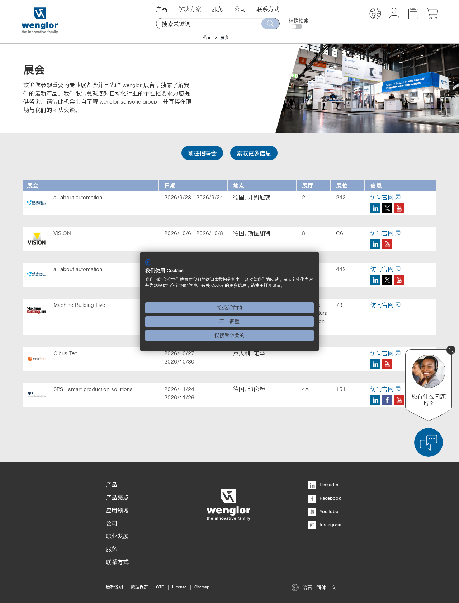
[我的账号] (394, 17)
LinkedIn (328, 484)
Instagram (329, 524)
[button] (375, 15)
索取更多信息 (254, 153)
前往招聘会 (202, 153)
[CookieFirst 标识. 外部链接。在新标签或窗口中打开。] (148, 262)
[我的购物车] (432, 17)
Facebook (329, 497)
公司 (207, 37)
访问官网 (381, 197)
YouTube (328, 511)
